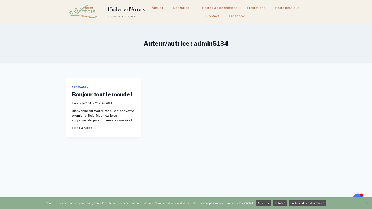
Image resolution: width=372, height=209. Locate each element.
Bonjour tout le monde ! (102, 94)
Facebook (237, 16)
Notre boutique (287, 8)
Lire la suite (84, 128)
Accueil (157, 8)
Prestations (256, 8)
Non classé (80, 87)
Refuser (280, 203)
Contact (212, 16)
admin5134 (84, 103)
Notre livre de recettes (219, 8)
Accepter (263, 203)
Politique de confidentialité (307, 203)
